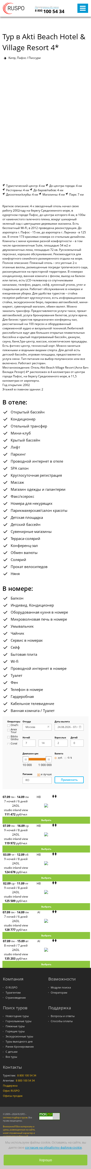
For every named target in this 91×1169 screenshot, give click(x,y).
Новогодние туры (17, 1016)
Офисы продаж (13, 1096)
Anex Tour (14, 731)
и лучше (46, 774)
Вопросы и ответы (62, 1016)
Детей (74, 737)
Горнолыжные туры (18, 1021)
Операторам (59, 992)
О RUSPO (11, 987)
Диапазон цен (30, 753)
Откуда (27, 721)
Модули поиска (61, 987)
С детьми (11, 1051)
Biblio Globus (14, 738)
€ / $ (70, 758)
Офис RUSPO (11, 1090)
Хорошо (45, 1160)
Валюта (59, 753)
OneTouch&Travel (14, 725)
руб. (60, 758)
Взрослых (60, 737)
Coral (14, 743)
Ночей (26, 737)
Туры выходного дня (19, 1041)
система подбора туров (15, 1117)
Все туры (11, 1056)
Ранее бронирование (20, 1046)
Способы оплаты (62, 1021)
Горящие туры (15, 1031)
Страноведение (16, 997)
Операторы (12, 721)
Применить (69, 780)
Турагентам (13, 992)
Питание (27, 774)
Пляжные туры (15, 1026)
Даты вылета (62, 721)
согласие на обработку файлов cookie (53, 1147)
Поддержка (10, 1085)
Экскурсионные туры (19, 1036)
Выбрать (46, 820)
